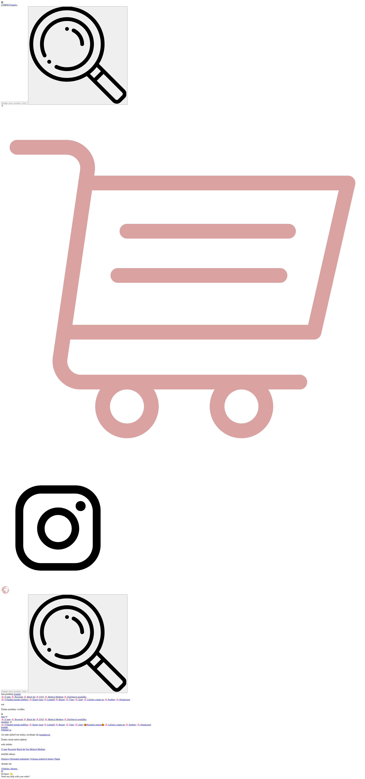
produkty (5, 722)
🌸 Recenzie (17, 697)
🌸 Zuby (79, 699)
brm (3, 717)
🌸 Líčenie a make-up (94, 699)
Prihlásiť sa (6, 730)
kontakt (17, 694)
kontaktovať (44, 734)
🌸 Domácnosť (123, 699)
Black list (21, 749)
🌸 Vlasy (70, 699)
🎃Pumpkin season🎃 (94, 724)
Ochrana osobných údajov (42, 759)
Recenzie (12, 749)
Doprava (5, 759)
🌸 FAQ (40, 697)
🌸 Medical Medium (53, 697)
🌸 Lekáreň (49, 699)
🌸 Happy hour (36, 699)
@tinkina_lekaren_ (9, 768)
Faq (27, 749)
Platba (57, 759)
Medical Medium (37, 749)
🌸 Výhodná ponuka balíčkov (15, 699)
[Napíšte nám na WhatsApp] (2, 771)
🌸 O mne (6, 697)
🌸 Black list (29, 697)
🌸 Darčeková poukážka (75, 697)
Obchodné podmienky (20, 759)
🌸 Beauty (60, 699)
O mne (4, 749)
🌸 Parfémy (110, 699)
